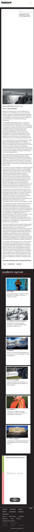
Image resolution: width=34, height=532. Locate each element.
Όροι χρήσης (21, 525)
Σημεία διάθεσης (14, 523)
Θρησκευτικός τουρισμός (8, 521)
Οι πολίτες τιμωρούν (13, 438)
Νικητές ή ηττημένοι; (13, 379)
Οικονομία (13, 509)
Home (20, 10)
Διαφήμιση (13, 525)
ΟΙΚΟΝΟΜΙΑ (11, 264)
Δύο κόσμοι (10, 291)
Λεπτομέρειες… (11, 409)
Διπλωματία (12, 511)
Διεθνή (20, 509)
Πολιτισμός (5, 514)
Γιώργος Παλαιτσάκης (12, 108)
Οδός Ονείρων (12, 516)
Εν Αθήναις (21, 516)
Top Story (18, 518)
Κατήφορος (10, 350)
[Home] (6, 2)
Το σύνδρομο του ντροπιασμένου (16, 321)
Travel (12, 518)
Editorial (4, 516)
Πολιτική (4, 509)
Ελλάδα (4, 511)
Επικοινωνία (5, 525)
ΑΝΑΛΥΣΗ (19, 264)
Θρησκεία (21, 511)
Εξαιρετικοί (5, 518)
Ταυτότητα (4, 523)
